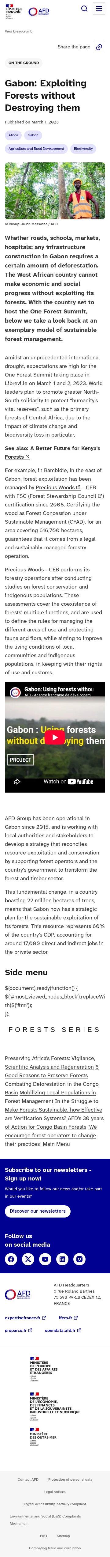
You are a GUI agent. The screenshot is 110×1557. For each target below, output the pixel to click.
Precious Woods (55, 488)
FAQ (43, 1536)
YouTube (45, 1259)
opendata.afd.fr (60, 1330)
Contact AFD (28, 1480)
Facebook (11, 1259)
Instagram (79, 1259)
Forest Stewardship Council (63, 496)
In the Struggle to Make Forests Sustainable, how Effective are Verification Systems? (53, 1110)
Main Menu (56, 1144)
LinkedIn (62, 1259)
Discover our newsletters (38, 1211)
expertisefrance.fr (22, 1318)
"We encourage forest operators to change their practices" (51, 1135)
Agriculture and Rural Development (36, 149)
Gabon (33, 135)
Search (84, 8)
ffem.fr (65, 1318)
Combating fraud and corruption (55, 1548)
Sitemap (63, 1536)
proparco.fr (16, 1330)
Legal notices (55, 1492)
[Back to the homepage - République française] (45, 11)
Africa (13, 135)
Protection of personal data (70, 1480)
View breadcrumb (18, 31)
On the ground (24, 63)
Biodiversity (83, 149)
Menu (99, 8)
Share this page (99, 47)
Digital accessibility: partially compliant (55, 1504)
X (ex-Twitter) (28, 1259)
